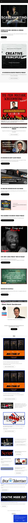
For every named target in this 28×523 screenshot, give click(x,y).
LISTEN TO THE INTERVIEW (14, 78)
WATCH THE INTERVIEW (5, 163)
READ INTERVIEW (18, 454)
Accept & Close (23, 520)
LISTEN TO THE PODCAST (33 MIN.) (9, 366)
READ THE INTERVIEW (5, 194)
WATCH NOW (3, 37)
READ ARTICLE (4, 506)
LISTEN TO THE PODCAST (5, 262)
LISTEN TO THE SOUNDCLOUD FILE (21, 444)
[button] (1, 1)
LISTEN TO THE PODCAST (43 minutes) (7, 220)
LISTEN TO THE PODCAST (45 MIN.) (9, 431)
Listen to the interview (14, 134)
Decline (17, 520)
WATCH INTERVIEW (4, 294)
